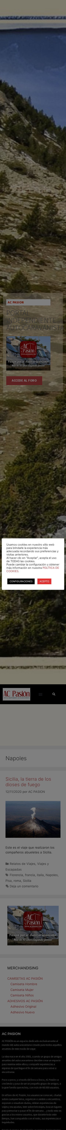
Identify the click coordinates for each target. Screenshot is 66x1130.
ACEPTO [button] (44, 581)
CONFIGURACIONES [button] (21, 581)
